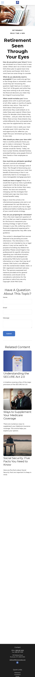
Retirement (17, 672)
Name (5, 297)
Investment (17, 674)
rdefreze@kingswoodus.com (17, 660)
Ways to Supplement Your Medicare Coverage (17, 415)
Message (6, 318)
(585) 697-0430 (19, 650)
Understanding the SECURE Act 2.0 (16, 375)
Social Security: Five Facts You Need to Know (16, 461)
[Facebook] (17, 662)
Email (5, 308)
